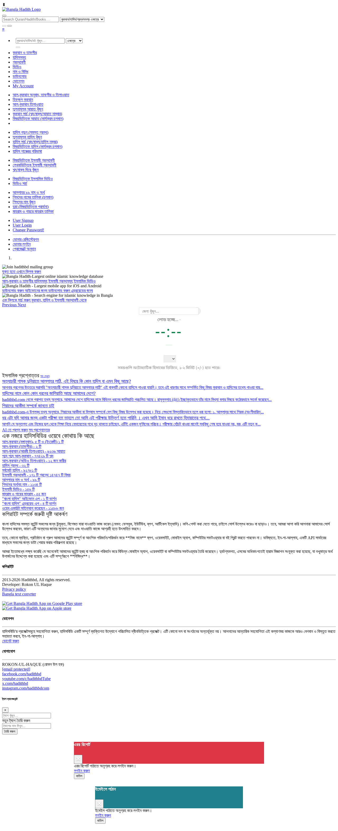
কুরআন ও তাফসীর (25, 52)
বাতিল (79, 776)
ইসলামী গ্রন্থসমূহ (60, 281)
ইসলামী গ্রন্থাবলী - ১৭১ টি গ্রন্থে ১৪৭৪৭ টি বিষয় (36, 475)
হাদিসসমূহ (19, 57)
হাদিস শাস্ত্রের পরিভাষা (27, 151)
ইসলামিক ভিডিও (85, 281)
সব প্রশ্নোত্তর (39, 430)
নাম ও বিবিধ (20, 71)
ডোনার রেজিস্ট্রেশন (26, 239)
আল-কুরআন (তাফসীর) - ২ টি (21, 446)
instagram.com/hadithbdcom (25, 688)
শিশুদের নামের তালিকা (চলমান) (33, 197)
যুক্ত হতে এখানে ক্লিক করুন (21, 271)
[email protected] (16, 669)
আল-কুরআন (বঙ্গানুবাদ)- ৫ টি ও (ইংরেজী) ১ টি (33, 442)
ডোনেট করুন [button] (10, 641)
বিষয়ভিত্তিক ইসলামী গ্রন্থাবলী (34, 160)
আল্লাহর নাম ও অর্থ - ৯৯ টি (21, 479)
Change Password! (28, 230)
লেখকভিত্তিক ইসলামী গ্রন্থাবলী (34, 165)
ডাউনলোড (20, 76)
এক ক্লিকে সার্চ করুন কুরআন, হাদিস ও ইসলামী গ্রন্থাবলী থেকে (44, 300)
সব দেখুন (44, 376)
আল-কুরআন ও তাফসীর (18, 281)
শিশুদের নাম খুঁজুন (24, 202)
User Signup (23, 220)
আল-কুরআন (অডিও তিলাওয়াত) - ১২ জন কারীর (34, 461)
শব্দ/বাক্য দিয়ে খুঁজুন (26, 170)
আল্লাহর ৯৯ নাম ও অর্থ (29, 192)
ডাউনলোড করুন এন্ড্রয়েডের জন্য (70, 290)
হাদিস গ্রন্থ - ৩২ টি (15, 465)
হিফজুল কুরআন (23, 99)
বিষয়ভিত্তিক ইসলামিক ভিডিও (33, 178)
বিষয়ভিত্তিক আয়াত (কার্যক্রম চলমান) (38, 118)
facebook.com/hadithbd (21, 674)
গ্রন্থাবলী (19, 62)
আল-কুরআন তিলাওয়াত (28, 104)
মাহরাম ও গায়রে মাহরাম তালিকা (33, 211)
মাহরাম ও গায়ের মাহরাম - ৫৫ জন (24, 494)
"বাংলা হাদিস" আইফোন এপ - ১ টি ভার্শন (29, 498)
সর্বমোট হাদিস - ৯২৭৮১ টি (19, 470)
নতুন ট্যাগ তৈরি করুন (16, 720)
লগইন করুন (82, 770)
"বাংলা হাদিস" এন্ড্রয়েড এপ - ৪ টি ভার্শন (29, 503)
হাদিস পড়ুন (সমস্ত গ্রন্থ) (30, 132)
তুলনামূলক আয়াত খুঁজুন (28, 109)
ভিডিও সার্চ (20, 183)
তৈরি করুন (9, 731)
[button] (10, 305)
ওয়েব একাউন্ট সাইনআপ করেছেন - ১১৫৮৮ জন (33, 508)
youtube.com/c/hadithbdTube (26, 678)
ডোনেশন (18, 81)
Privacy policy (14, 589)
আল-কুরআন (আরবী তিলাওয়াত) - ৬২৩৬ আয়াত (33, 451)
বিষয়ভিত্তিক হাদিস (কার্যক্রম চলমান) (37, 146)
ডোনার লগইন (22, 244)
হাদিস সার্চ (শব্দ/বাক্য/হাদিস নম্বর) (35, 142)
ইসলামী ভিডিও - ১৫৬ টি (18, 489)
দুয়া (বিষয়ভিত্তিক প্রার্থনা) (31, 206)
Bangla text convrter (19, 594)
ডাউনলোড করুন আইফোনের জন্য (25, 290)
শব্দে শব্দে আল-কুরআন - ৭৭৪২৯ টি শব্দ (27, 456)
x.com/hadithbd (15, 683)
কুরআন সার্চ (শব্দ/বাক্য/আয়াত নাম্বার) (37, 114)
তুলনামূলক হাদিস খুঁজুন (27, 137)
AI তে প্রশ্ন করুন (15, 430)
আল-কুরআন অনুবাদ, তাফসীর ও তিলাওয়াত (41, 95)
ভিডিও (17, 67)
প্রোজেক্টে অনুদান (24, 249)
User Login (22, 225)
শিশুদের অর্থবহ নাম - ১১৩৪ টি (22, 484)
